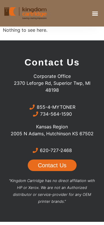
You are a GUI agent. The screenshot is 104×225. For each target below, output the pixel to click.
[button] (95, 13)
